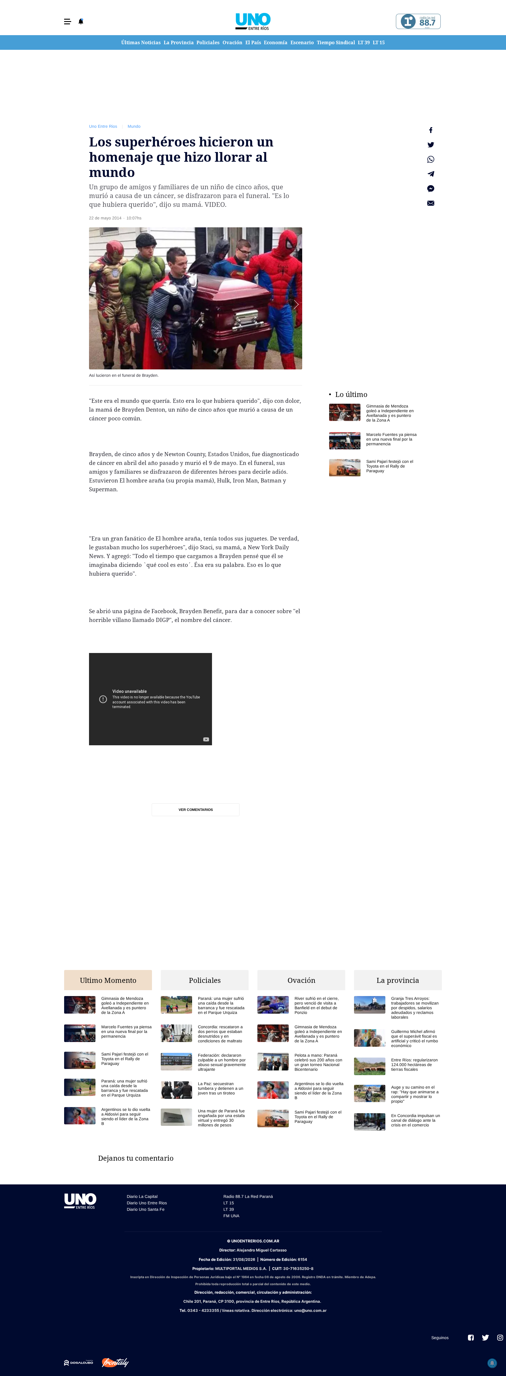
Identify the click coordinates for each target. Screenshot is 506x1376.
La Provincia (179, 42)
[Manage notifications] (492, 1363)
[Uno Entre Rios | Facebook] (471, 1337)
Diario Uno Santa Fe (146, 1209)
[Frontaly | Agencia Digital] (111, 1363)
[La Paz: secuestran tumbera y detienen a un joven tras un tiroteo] (205, 1090)
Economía (276, 42)
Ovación (232, 42)
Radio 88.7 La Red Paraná (248, 1196)
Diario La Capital (142, 1196)
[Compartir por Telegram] (431, 174)
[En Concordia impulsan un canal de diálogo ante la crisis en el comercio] (398, 1122)
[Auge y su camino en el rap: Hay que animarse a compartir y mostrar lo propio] (398, 1094)
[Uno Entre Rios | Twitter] (485, 1337)
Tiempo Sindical (336, 42)
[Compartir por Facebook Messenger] (431, 189)
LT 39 (364, 42)
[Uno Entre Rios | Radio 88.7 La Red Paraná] (417, 21)
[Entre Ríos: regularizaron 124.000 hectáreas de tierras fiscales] (398, 1066)
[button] (67, 21)
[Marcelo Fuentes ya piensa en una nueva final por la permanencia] (373, 440)
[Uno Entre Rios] (253, 21)
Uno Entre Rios (103, 126)
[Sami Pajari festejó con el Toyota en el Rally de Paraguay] (373, 467)
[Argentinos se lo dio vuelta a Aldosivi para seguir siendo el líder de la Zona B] (108, 1116)
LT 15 (379, 42)
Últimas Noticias (141, 42)
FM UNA (231, 1215)
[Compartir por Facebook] (431, 130)
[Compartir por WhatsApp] (431, 159)
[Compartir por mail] (431, 203)
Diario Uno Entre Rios (147, 1203)
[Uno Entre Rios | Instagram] (500, 1337)
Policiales (208, 42)
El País (253, 42)
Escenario (302, 42)
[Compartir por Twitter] (431, 145)
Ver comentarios (196, 810)
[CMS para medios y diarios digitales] (78, 1363)
